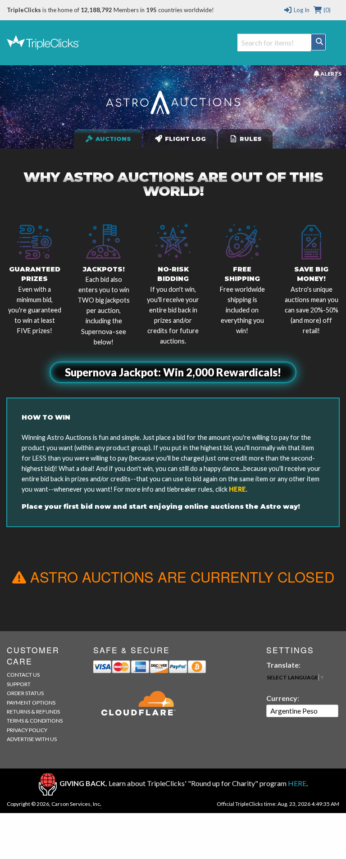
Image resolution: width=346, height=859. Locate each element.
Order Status (25, 693)
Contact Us (23, 674)
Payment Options (31, 702)
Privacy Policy (27, 730)
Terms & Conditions (35, 720)
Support (19, 684)
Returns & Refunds (33, 711)
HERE (237, 489)
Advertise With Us (32, 739)
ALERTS (330, 73)
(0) (326, 10)
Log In (300, 10)
